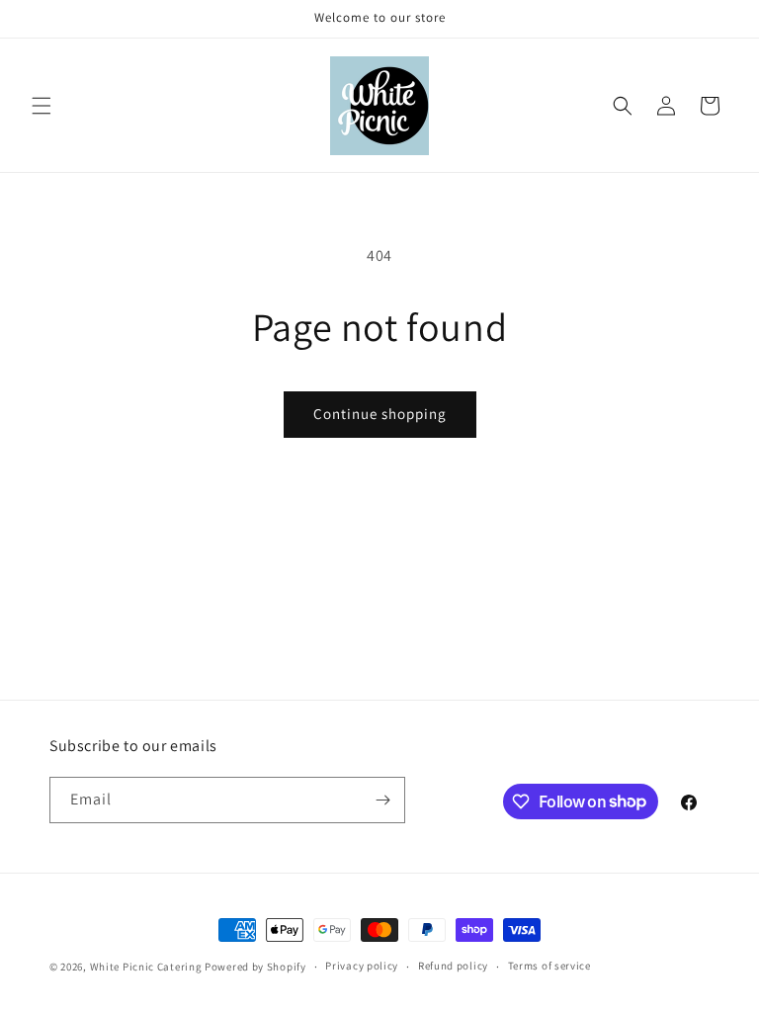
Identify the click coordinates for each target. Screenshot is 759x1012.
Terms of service (549, 965)
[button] (41, 105)
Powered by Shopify (255, 966)
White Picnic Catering (146, 966)
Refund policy (453, 965)
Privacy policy (361, 965)
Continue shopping (380, 413)
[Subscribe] (382, 800)
